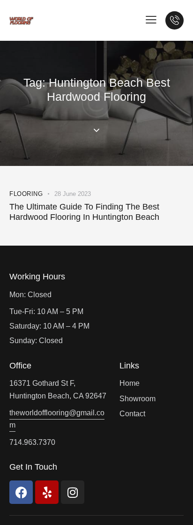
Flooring (26, 193)
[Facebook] (21, 492)
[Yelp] (47, 492)
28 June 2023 (72, 193)
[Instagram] (72, 492)
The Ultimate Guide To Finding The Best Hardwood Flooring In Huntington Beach (84, 212)
